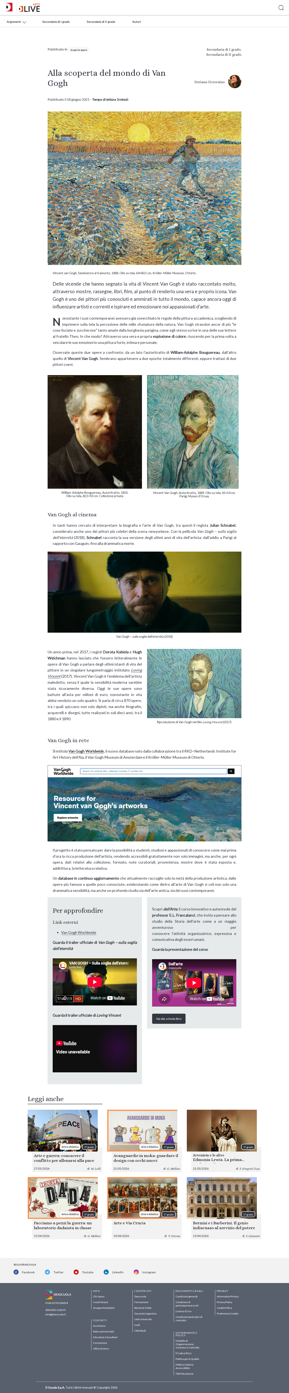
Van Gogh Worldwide (86, 751)
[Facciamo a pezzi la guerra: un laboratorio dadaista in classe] (65, 1208)
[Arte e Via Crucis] (144, 1208)
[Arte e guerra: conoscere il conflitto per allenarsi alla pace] (65, 1141)
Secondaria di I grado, (224, 49)
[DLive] (11, 7)
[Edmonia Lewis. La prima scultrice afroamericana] (224, 1141)
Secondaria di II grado (223, 55)
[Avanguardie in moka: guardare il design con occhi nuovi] (144, 1141)
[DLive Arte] (29, 10)
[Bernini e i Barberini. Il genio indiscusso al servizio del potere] (224, 1208)
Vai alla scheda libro (169, 1018)
